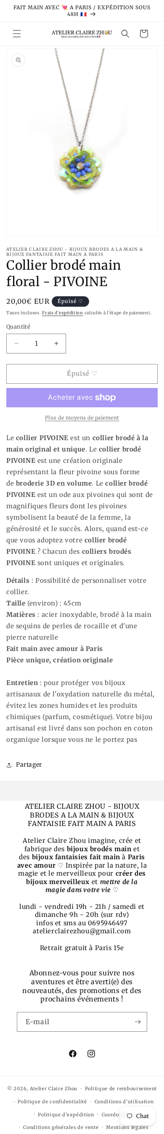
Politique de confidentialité (52, 1102)
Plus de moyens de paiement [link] (82, 417)
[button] (17, 33)
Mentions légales (127, 1127)
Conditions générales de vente (60, 1127)
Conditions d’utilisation (124, 1102)
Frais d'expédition (62, 313)
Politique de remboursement (121, 1089)
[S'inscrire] (137, 1022)
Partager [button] (29, 764)
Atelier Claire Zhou (53, 1089)
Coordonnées (118, 1115)
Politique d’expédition (66, 1115)
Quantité (18, 326)
